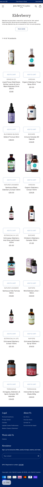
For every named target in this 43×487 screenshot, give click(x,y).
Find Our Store (28, 419)
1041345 (21, 464)
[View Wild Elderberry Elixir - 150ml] (31, 266)
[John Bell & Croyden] (21, 6)
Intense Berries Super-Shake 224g (32, 393)
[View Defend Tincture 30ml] (11, 112)
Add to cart (11, 74)
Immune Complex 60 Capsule (31, 138)
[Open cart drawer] (40, 6)
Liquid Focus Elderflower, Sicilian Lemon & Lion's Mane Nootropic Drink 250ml (11, 85)
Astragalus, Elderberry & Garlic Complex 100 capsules (11, 394)
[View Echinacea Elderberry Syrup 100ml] (31, 317)
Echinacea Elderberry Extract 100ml (11, 342)
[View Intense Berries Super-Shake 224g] (31, 367)
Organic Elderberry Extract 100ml (31, 188)
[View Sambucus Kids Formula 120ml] (11, 266)
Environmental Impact (30, 425)
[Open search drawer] (36, 6)
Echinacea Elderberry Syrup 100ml (31, 342)
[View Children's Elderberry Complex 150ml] (31, 213)
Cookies (4, 422)
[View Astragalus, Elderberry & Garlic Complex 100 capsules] (11, 367)
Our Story (26, 417)
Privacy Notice (6, 419)
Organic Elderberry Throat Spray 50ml (31, 83)
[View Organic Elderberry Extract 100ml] (31, 163)
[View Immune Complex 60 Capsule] (31, 112)
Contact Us (27, 422)
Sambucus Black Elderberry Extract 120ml (11, 188)
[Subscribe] (38, 456)
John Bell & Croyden (34, 472)
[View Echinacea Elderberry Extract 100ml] (11, 317)
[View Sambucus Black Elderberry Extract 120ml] (11, 163)
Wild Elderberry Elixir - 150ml (32, 292)
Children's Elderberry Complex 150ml (31, 239)
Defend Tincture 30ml (11, 137)
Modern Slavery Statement (10, 428)
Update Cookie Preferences (10, 425)
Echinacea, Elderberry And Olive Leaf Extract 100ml (11, 240)
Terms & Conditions (7, 417)
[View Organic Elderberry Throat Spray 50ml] (31, 57)
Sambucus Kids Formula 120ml (11, 292)
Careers (4, 439)
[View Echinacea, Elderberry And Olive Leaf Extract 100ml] (11, 213)
